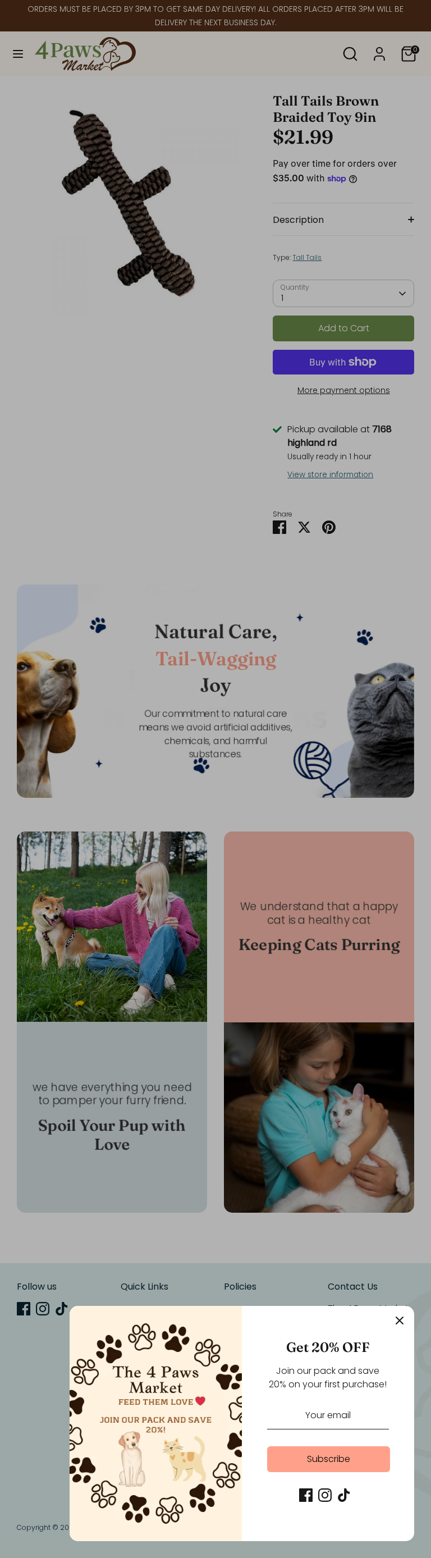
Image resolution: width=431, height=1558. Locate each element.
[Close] (399, 1320)
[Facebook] (306, 1495)
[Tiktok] (344, 1495)
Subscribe (328, 1458)
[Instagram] (325, 1495)
